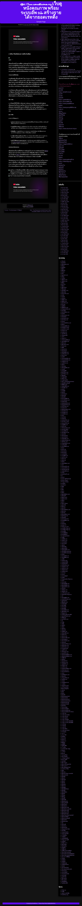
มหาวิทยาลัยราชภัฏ (65, 748)
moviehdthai (64, 454)
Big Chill (44, 903)
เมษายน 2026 (64, 194)
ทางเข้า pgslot (64, 718)
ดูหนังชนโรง (62, 171)
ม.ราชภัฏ (63, 747)
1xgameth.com (64, 275)
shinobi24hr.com (65, 565)
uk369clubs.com (65, 645)
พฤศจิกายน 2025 (65, 201)
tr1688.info (63, 617)
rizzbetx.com (64, 540)
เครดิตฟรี (63, 841)
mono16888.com (65, 446)
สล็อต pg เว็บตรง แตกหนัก (67, 773)
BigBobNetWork (51, 903)
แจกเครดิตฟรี (64, 872)
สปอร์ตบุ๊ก (63, 761)
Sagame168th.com (65, 549)
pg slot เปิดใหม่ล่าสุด (66, 478)
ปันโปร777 (63, 741)
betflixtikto (63, 316)
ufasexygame (64, 639)
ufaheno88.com (65, 633)
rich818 (62, 537)
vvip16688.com (64, 664)
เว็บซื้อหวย (63, 849)
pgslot (61, 105)
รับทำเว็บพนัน (64, 756)
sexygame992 (64, 563)
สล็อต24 (63, 778)
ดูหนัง (62, 691)
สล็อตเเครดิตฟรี (64, 816)
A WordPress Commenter (67, 69)
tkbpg (46, 151)
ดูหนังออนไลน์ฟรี (65, 704)
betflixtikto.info (65, 318)
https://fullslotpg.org (65, 161)
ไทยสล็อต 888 (64, 883)
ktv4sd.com (64, 407)
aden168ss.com (64, 290)
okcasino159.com (65, 466)
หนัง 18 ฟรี (63, 824)
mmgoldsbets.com (65, 443)
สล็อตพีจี (63, 798)
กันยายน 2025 (64, 204)
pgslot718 (63, 505)
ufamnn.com (64, 636)
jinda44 (61, 97)
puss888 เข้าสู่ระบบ (65, 528)
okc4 (62, 464)
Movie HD (63, 449)
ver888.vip (63, 657)
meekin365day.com (65, 440)
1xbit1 (62, 273)
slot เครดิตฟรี (64, 576)
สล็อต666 (63, 784)
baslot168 (63, 310)
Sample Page (41, 22)
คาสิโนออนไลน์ (64, 687)
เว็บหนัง (63, 866)
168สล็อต (63, 267)
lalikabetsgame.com (66, 409)
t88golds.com (64, 602)
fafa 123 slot (64, 355)
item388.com (64, 387)
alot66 (62, 295)
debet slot (63, 343)
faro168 (63, 356)
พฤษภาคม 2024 (65, 229)
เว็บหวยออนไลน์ (65, 867)
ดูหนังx (62, 693)
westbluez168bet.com (66, 668)
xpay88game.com (65, 674)
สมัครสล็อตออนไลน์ (65, 767)
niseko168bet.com (65, 463)
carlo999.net (64, 333)
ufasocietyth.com (65, 640)
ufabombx (63, 630)
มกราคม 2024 (64, 235)
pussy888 (61, 150)
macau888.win (64, 431)
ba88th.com (64, 299)
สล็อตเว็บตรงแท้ (64, 813)
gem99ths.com (64, 372)
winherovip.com (65, 670)
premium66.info (65, 518)
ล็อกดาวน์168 (64, 759)
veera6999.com (64, 653)
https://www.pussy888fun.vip (67, 107)
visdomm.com (64, 662)
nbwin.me (63, 458)
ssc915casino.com (65, 593)
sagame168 (63, 546)
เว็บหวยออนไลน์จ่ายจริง (66, 869)
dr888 (62, 347)
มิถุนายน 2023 (64, 244)
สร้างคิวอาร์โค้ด (65, 768)
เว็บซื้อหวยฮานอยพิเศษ (66, 850)
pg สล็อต (63, 483)
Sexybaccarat (64, 560)
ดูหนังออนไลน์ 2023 (65, 701)
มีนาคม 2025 (64, 214)
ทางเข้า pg (63, 713)
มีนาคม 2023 (64, 249)
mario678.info (64, 435)
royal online (64, 543)
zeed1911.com (64, 679)
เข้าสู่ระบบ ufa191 (65, 839)
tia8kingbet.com (65, 611)
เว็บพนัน (63, 858)
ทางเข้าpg (63, 724)
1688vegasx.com (65, 264)
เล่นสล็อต (63, 847)
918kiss (61, 138)
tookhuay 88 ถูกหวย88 (66, 614)
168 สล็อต (63, 262)
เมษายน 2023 (64, 248)
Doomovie (63, 346)
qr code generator (65, 535)
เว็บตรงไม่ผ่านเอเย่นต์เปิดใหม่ (67, 853)
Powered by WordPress (32, 903)
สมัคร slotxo (64, 762)
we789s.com (64, 665)
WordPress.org (64, 894)
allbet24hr (63, 292)
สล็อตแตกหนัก (64, 821)
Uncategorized (64, 648)
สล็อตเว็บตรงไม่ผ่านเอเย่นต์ (67, 815)
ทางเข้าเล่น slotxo (65, 730)
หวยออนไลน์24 (64, 832)
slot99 (60, 94)
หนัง (62, 822)
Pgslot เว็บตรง (64, 503)
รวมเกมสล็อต (64, 755)
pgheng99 (63, 495)
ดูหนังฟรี (61, 148)
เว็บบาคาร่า (62, 173)
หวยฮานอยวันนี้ (64, 833)
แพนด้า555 (63, 876)
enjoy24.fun (64, 349)
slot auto (63, 572)
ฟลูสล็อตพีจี (63, 745)
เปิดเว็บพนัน (64, 844)
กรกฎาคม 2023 (64, 243)
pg (61, 475)
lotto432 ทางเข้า (65, 421)
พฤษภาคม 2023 (65, 246)
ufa (62, 620)
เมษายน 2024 (64, 231)
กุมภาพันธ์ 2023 (65, 251)
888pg (62, 282)
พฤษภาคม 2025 (65, 211)
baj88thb (63, 306)
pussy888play (64, 532)
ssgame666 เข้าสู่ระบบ (66, 594)
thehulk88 (63, 608)
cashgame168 (64, 335)
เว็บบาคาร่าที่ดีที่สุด (65, 856)
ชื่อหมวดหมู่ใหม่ (65, 688)
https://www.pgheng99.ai (66, 159)
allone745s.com (65, 293)
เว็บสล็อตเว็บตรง (65, 864)
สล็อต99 (63, 793)
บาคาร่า (61, 109)
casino (62, 336)
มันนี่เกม (63, 750)
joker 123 (61, 146)
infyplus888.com (65, 386)
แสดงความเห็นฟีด (65, 893)
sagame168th (64, 548)
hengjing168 (64, 377)
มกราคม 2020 (64, 254)
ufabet (62, 626)
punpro (63, 522)
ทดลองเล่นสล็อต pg (65, 710)
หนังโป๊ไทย (62, 115)
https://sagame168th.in (65, 144)
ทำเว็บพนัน (63, 731)
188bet (62, 269)
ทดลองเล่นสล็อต (65, 708)
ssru (62, 596)
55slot (62, 276)
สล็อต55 (63, 781)
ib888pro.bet (64, 384)
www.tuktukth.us (65, 671)
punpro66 (63, 523)
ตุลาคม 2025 (64, 203)
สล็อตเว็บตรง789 (65, 810)
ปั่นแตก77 (63, 739)
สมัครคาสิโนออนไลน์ (66, 764)
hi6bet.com (64, 378)
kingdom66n (64, 401)
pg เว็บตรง (63, 485)
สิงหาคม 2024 (64, 224)
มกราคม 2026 (64, 198)
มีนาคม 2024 (64, 232)
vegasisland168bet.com (66, 654)
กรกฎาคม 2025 (64, 207)
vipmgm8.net (64, 660)
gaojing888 (63, 370)
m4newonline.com (65, 427)
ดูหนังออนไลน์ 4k (65, 702)
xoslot (62, 673)
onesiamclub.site (65, 469)
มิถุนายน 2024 (64, 227)
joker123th (63, 395)
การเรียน (63, 684)
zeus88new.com (65, 682)
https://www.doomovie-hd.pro (68, 128)
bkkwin (63, 324)
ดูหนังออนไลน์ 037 (65, 699)
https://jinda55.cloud (65, 92)
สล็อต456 (63, 779)
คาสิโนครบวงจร (65, 685)
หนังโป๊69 (63, 830)
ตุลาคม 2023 (64, 238)
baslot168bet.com (65, 312)
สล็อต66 (63, 782)
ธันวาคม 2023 (64, 237)
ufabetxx (63, 628)
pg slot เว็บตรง (64, 480)
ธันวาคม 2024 (64, 218)
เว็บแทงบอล (64, 870)
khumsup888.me (65, 398)
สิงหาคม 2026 (64, 187)
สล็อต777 (63, 785)
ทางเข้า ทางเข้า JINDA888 (67, 721)
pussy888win (64, 534)
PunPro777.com (65, 526)
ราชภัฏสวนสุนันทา (65, 758)
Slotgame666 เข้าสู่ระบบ (66, 579)
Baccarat (63, 304)
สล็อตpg (63, 795)
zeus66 (63, 680)
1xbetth (61, 117)
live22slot (63, 417)
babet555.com (64, 302)
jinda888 (63, 390)
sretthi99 (63, 588)
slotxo (60, 111)
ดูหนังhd (61, 169)
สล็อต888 (63, 787)
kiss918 (61, 123)
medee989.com (65, 438)
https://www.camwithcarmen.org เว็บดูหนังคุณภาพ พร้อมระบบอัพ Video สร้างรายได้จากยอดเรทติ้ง (41, 11)
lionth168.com (64, 412)
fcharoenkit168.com (65, 358)
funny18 (61, 119)
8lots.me (63, 284)
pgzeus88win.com (65, 514)
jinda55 (63, 389)
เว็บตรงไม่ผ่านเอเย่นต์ (66, 852)
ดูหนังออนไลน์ (63, 140)
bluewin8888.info (65, 326)
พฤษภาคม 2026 (65, 192)
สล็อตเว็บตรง (62, 113)
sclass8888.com (65, 557)
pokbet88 (63, 517)
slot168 (61, 90)
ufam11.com (63, 634)
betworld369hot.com (66, 323)
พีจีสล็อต (63, 742)
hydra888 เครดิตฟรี (65, 383)
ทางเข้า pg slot (64, 716)
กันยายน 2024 (64, 223)
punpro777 (63, 525)
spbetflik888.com (65, 583)
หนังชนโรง (62, 165)
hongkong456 (64, 380)
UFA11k (62, 622)
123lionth (63, 261)
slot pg (63, 574)
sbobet (63, 554)
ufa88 (62, 623)
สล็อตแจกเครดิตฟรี (65, 818)
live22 (60, 163)
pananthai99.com (65, 474)
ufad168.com (64, 631)
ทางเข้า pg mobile (65, 714)
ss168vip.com (64, 589)
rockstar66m (64, 542)
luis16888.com (64, 424)
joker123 (61, 88)
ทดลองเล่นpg (64, 707)
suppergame (64, 600)
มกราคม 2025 (64, 217)
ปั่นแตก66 (63, 738)
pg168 (62, 486)
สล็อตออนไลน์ (63, 142)
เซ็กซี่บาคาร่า (64, 843)
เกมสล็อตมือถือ (64, 838)
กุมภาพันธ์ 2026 (65, 197)
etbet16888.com (65, 352)
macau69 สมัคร (64, 429)
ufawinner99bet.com (66, 643)
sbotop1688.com (65, 556)
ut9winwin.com (64, 651)
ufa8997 (63, 625)
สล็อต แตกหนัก (64, 775)
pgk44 (62, 500)
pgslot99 (63, 508)
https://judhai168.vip (65, 99)
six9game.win (64, 569)
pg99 (62, 489)
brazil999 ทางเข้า (65, 327)
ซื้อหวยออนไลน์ (63, 177)
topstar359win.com (65, 616)
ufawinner (63, 642)
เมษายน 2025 (64, 212)
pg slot (61, 155)
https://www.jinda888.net (66, 103)
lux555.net (63, 426)
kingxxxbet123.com (65, 403)
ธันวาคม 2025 (64, 200)
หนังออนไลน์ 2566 (65, 829)
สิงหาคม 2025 (64, 206)
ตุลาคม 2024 (64, 221)
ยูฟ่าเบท (63, 753)
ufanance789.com (65, 637)
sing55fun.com (64, 566)
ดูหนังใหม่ (63, 705)
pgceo (62, 491)
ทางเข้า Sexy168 (65, 719)
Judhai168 (63, 397)
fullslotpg (63, 366)
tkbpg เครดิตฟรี (16, 142)
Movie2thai (63, 452)
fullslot (63, 364)
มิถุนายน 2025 (64, 209)
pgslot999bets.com (65, 509)
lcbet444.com (64, 410)
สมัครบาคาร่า (64, 765)
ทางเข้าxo (63, 727)
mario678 (63, 434)
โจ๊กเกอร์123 (64, 878)
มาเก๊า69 (63, 751)
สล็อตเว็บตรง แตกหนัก (66, 809)
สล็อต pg (63, 772)
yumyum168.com (65, 677)
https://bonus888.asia (65, 101)
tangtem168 (64, 603)
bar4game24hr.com (65, 309)
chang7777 (63, 338)
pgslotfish (63, 511)
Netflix (62, 461)
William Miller (35, 24)
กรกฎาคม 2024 (65, 226)
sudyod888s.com (65, 597)
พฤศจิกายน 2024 (65, 220)
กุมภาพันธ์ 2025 (65, 215)
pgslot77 (63, 506)
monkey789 (64, 444)
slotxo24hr (63, 582)
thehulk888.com (65, 610)
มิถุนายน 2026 (64, 190)
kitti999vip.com (64, 406)
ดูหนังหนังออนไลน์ (65, 696)
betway (63, 321)
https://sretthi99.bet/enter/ (67, 381)
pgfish (62, 492)
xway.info (63, 676)
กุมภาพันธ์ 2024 (65, 234)
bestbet (63, 313)
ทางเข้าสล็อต (64, 728)
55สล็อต (63, 278)
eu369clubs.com (65, 353)
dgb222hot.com (65, 344)
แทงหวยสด (63, 875)
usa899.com (64, 650)
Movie (62, 447)
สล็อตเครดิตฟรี (64, 802)
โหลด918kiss (64, 881)
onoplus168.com (65, 471)
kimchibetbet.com (65, 400)
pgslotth (61, 124)
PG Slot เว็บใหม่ (64, 481)
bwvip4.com (64, 330)
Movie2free (64, 451)
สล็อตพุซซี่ (63, 799)
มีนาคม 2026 (64, 195)
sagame (63, 545)
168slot (63, 265)
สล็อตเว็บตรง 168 (65, 807)
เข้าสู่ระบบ (63, 890)
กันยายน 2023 (64, 240)
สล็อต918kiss (64, 792)
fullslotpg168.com (65, 367)
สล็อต (62, 770)
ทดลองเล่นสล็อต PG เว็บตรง (67, 711)
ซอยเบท (63, 690)
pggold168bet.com (65, 494)
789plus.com (64, 279)
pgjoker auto (64, 497)
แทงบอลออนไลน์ (65, 873)
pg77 (62, 488)
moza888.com (64, 455)
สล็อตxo (63, 796)
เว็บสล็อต (63, 859)
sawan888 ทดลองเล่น (66, 551)
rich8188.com (64, 539)
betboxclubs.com (65, 315)
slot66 (61, 96)
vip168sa (63, 659)
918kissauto (64, 287)
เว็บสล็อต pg (64, 863)
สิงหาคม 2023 (64, 241)
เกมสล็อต (63, 836)
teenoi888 (63, 605)
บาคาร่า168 (63, 734)
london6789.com (65, 420)
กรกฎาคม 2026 (64, 189)
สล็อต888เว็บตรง (65, 789)
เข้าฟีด (62, 891)
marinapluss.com (65, 432)
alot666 (63, 296)
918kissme (63, 289)
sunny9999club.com (66, 599)
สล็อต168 (63, 776)
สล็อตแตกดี (63, 819)
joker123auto (64, 393)
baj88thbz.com (64, 307)
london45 (63, 418)
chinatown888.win (65, 339)
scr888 (62, 559)
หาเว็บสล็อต (64, 835)
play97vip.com (64, 515)
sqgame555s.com (65, 586)
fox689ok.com (64, 361)
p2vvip (62, 472)
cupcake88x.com (65, 341)
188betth (61, 126)
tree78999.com (64, 619)
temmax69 (63, 606)
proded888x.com (65, 520)
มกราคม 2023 (64, 252)
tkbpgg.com (30, 205)
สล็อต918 (63, 790)
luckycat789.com (65, 423)
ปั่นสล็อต (63, 736)
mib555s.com (64, 441)
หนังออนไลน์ (64, 827)
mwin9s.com (64, 457)
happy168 (63, 375)
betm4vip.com (64, 319)
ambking (63, 298)
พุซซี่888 (63, 744)
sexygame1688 (64, 562)
